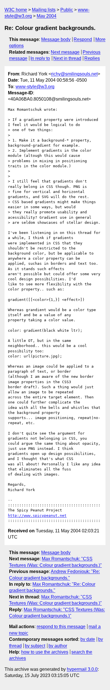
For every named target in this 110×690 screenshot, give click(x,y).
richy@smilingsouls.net (74, 73)
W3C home (16, 9)
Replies (92, 58)
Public (66, 9)
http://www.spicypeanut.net (37, 515)
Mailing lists (44, 9)
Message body (56, 39)
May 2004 (46, 16)
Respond (83, 39)
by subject (35, 645)
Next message (65, 52)
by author (58, 645)
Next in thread (67, 58)
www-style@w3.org (35, 86)
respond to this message (61, 626)
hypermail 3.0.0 (82, 669)
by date (87, 639)
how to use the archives (44, 652)
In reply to (40, 58)
